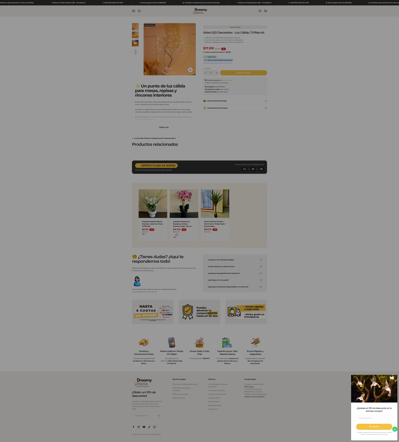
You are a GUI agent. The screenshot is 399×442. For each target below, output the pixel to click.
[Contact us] (394, 429)
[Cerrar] (393, 379)
